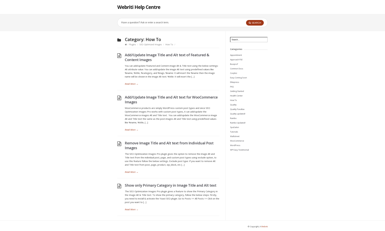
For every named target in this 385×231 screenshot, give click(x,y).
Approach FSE (236, 59)
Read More (131, 83)
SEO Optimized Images (150, 44)
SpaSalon (234, 127)
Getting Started (237, 91)
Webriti (264, 226)
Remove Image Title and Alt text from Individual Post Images (169, 145)
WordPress (235, 145)
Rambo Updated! (237, 122)
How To (169, 44)
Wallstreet (234, 136)
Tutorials (234, 131)
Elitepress (234, 82)
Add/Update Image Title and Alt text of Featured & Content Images (167, 57)
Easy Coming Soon (238, 77)
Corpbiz (233, 73)
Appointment (236, 55)
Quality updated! (237, 113)
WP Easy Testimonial (239, 149)
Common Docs (236, 68)
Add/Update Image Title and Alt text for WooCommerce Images (171, 99)
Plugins (132, 44)
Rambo (233, 118)
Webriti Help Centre (138, 7)
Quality (233, 104)
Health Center (236, 95)
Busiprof (234, 64)
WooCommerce (237, 140)
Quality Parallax (237, 109)
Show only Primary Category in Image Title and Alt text (170, 185)
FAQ (232, 86)
